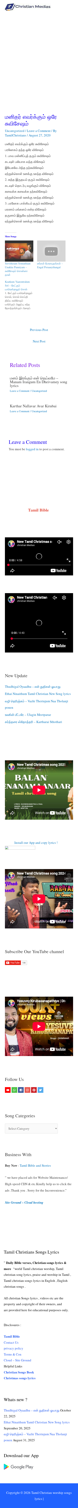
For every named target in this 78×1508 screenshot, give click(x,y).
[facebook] (21, 1090)
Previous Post (39, 330)
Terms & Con (12, 1354)
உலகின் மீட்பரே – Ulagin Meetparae (28, 714)
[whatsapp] (15, 1090)
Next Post (39, 341)
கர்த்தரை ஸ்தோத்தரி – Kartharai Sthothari (33, 722)
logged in (32, 449)
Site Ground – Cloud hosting (24, 1202)
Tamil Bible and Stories (36, 1165)
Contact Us (11, 1342)
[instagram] (28, 1090)
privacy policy (13, 1348)
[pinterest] (34, 1090)
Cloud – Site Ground (17, 1360)
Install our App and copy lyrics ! (31, 842)
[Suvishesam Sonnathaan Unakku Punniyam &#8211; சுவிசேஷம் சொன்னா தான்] (19, 251)
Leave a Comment (39, 131)
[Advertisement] (39, 54)
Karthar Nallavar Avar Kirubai (33, 405)
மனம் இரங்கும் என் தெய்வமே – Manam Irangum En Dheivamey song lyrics (38, 381)
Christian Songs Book (19, 1372)
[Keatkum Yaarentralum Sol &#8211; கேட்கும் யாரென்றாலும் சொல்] (21, 295)
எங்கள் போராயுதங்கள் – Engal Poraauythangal (50, 265)
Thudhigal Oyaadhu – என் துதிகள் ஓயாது (33, 686)
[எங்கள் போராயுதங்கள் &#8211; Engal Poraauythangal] (51, 251)
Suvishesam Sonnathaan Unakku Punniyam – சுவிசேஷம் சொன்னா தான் (17, 269)
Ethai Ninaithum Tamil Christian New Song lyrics (38, 694)
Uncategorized (14, 131)
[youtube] (8, 1090)
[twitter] (41, 1090)
